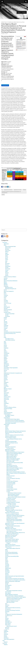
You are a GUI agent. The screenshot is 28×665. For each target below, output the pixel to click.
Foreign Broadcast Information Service (14, 439)
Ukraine (5, 411)
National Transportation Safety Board (12, 581)
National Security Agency (11, 470)
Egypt (6, 253)
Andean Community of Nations (10, 276)
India (5, 329)
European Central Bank (9, 313)
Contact (24, 12)
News (4, 640)
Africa (5, 245)
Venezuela (6, 634)
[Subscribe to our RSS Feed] (7, 236)
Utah (6, 617)
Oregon (6, 606)
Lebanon (5, 351)
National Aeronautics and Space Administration (14, 576)
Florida (6, 551)
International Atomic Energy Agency (12, 419)
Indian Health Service (11, 511)
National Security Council (12, 626)
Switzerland (6, 403)
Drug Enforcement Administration (13, 526)
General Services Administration (11, 553)
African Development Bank (10, 246)
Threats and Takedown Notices (10, 407)
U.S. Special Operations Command (13, 502)
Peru (5, 381)
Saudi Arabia (6, 392)
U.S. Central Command (11, 483)
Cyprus (5, 305)
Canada (5, 296)
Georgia (5, 321)
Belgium (5, 283)
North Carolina (8, 591)
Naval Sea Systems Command (13, 494)
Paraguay (6, 379)
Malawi (5, 357)
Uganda (6, 275)
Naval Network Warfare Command (14, 493)
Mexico (5, 359)
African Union (8, 247)
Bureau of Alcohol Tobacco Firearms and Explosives (15, 431)
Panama (5, 378)
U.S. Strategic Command (11, 503)
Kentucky (7, 564)
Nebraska (7, 582)
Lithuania (6, 354)
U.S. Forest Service (10, 448)
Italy (5, 341)
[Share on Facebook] (2, 187)
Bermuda (5, 284)
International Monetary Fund (9, 333)
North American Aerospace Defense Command (16, 472)
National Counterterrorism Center (13, 599)
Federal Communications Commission (12, 545)
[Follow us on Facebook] (2, 236)
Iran (4, 334)
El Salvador (6, 311)
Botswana (7, 249)
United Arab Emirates (8, 412)
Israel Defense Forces (9, 338)
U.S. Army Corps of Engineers (12, 481)
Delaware (7, 445)
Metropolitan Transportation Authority (14, 590)
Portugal (5, 384)
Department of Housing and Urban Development (14, 523)
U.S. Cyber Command (12, 504)
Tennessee (7, 611)
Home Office (7, 416)
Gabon (6, 255)
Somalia (6, 270)
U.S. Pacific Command (11, 499)
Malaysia (5, 358)
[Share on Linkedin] (8, 187)
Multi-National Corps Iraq (12, 465)
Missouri (7, 573)
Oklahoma (7, 605)
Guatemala (6, 325)
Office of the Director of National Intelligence (14, 595)
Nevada (6, 584)
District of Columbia (9, 537)
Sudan (6, 271)
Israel (5, 337)
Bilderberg (6, 286)
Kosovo (5, 345)
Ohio (6, 603)
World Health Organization (10, 423)
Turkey (5, 409)
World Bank (6, 638)
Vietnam (5, 636)
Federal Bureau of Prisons (10, 544)
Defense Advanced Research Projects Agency (15, 452)
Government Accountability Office (12, 556)
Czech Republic (7, 307)
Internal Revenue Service (11, 531)
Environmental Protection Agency (12, 539)
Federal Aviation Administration (11, 540)
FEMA (6, 549)
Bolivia (5, 290)
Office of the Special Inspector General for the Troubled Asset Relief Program (16, 533)
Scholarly (6, 394)
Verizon (5, 635)
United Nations (7, 417)
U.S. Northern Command (11, 498)
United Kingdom (7, 413)
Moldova (5, 362)
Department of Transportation (11, 535)
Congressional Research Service (11, 442)
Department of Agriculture (10, 446)
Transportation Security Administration (14, 520)
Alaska (6, 427)
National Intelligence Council (12, 601)
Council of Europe (7, 303)
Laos (5, 349)
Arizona (6, 428)
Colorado (7, 440)
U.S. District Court (8, 615)
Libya (6, 261)
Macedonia (6, 355)
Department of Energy (9, 508)
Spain (5, 400)
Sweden (5, 402)
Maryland (7, 566)
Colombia (6, 300)
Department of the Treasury (10, 528)
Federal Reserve (8, 547)
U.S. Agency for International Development (13, 614)
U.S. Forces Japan (10, 487)
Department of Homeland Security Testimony (15, 515)
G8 (4, 320)
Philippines (6, 382)
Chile (5, 297)
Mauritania (7, 263)
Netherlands (6, 363)
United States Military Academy (13, 506)
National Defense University (12, 466)
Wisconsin (7, 627)
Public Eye (5, 643)
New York (7, 589)
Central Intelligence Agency (10, 437)
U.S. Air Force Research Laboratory (13, 478)
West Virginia (8, 623)
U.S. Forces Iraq (9, 486)
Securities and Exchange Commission (12, 610)
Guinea (6, 257)
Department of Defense (7, 22)
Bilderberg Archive (9, 287)
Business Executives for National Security (13, 432)
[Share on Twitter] (4, 187)
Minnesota (7, 570)
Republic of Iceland (8, 388)
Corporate (6, 301)
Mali (6, 262)
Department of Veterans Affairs (13, 460)
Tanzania (7, 272)
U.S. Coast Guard (10, 485)
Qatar (5, 387)
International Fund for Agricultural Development (15, 421)
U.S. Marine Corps (10, 490)
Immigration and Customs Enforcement (14, 516)
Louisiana (7, 565)
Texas (6, 613)
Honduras (6, 326)
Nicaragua (6, 366)
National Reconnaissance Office (13, 469)
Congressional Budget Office (11, 441)
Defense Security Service (11, 457)
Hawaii (6, 557)
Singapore (6, 395)
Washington (7, 620)
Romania (5, 390)
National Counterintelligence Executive (14, 598)
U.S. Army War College (11, 482)
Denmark (5, 308)
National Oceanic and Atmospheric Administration (15, 580)
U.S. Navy (8, 491)
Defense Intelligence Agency (12, 454)
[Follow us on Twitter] (5, 236)
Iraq (4, 336)
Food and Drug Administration (11, 552)
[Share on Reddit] (6, 187)
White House (7, 624)
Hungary (5, 328)
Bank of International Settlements (10, 280)
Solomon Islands (7, 396)
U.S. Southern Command (11, 500)
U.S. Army (8, 479)
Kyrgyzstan (6, 348)
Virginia (6, 619)
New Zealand (6, 365)
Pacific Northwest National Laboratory (12, 607)
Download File (5, 85)
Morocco (7, 264)
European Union (7, 312)
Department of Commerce (10, 449)
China (5, 299)
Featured (5, 642)
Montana (7, 574)
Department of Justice (18, 22)
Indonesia (6, 330)
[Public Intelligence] (14, 7)
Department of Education (10, 507)
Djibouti (6, 251)
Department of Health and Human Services (13, 510)
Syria (5, 404)
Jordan (5, 344)
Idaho (6, 558)
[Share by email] (9, 187)
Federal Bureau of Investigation (11, 541)
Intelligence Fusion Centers (12, 518)
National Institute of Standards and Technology (14, 578)
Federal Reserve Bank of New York (13, 548)
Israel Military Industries (10, 340)
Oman (5, 371)
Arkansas (7, 429)
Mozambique (7, 266)
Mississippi (7, 572)
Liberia (6, 259)
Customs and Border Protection (13, 514)
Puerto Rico (6, 386)
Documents (5, 242)
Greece (5, 324)
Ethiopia (7, 254)
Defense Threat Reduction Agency (13, 458)
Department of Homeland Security (12, 512)
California (7, 433)
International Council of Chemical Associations (14, 420)
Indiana (6, 561)
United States (6, 424)
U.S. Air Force (9, 477)
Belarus (5, 282)
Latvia (5, 350)
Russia (5, 391)
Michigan (6, 361)
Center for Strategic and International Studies (14, 435)
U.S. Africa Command (11, 475)
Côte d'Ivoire (7, 250)
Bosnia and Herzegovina (9, 291)
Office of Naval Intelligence (13, 495)
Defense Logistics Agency (12, 456)
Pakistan (5, 375)
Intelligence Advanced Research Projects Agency (16, 597)
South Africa (6, 398)
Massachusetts (8, 568)
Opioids (3, 194)
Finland (5, 317)
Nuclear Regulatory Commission (11, 594)
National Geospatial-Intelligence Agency (15, 468)
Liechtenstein (6, 353)
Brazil (5, 292)
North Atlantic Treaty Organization (11, 367)
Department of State (9, 527)
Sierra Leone (7, 268)
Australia (5, 278)
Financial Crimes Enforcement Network (14, 529)
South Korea (6, 399)
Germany (5, 323)
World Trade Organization (9, 639)
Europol (6, 315)
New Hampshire (8, 585)
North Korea (6, 369)
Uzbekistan (6, 631)
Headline (5, 644)
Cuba (5, 304)
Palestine (6, 377)
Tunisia (6, 274)
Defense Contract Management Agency (14, 453)
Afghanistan (6, 243)
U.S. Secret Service (10, 522)
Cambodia (6, 295)
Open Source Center (10, 602)
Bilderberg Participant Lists (10, 288)
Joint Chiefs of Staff (10, 461)
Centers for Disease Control (10, 436)
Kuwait (5, 346)
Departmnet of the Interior (10, 536)
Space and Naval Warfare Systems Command (16, 497)
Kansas (6, 562)
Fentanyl (24, 189)
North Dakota (8, 593)
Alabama (7, 425)
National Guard (8, 577)
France (5, 319)
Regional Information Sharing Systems (14, 519)
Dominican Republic (8, 309)
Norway (5, 370)
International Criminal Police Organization (12, 332)
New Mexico (7, 587)
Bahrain (5, 279)
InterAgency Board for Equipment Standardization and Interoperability (11, 192)
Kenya (6, 258)
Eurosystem (7, 316)
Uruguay (5, 630)
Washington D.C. (8, 622)
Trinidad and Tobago (8, 408)
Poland (5, 383)
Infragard (8, 543)
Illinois (6, 560)
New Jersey (7, 586)
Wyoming (7, 628)
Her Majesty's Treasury (9, 415)
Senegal (6, 267)
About (19, 12)
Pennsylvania (7, 609)
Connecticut (7, 444)
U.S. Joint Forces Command (12, 489)
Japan (5, 342)
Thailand (5, 406)
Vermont (7, 618)
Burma (5, 293)
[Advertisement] (14, 212)
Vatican (5, 632)
